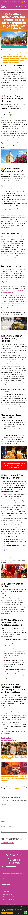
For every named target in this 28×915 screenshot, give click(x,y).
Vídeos (5, 876)
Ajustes (16, 912)
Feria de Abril (21, 54)
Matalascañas (20, 299)
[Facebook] (10, 855)
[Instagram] (6, 855)
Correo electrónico (6, 826)
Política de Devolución (8, 899)
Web (2, 831)
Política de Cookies (7, 894)
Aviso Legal (6, 891)
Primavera (15, 49)
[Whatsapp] (17, 855)
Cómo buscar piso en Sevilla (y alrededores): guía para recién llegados (14, 778)
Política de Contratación (9, 896)
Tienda (5, 879)
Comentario (4, 804)
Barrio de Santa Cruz (9, 52)
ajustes (11, 910)
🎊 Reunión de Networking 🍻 (14, 2)
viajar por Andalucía (13, 62)
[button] (16, 7)
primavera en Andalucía (10, 56)
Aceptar (4, 912)
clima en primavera (20, 52)
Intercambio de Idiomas (9, 871)
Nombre (3, 821)
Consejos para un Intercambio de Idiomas (13, 873)
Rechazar (10, 912)
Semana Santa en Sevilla (10, 60)
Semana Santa (11, 360)
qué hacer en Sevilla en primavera (17, 58)
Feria (4, 494)
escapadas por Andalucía (10, 54)
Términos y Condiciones (9, 904)
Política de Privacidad (8, 902)
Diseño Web (6, 889)
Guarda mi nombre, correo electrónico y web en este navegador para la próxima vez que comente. (14, 839)
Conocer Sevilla (7, 49)
